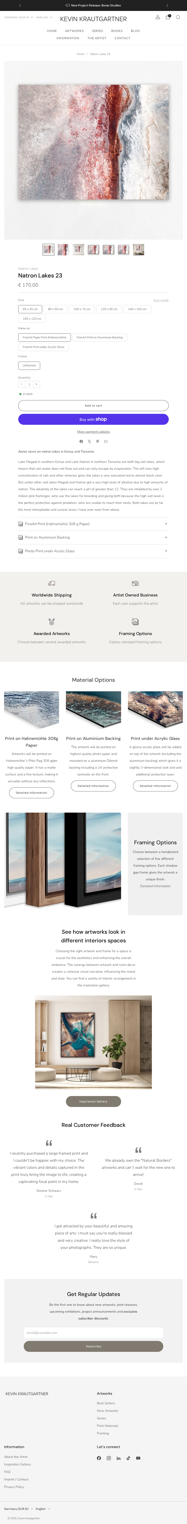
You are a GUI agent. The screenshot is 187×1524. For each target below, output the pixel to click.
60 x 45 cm (30, 309)
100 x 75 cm (82, 309)
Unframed (29, 365)
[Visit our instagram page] (109, 1458)
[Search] (178, 17)
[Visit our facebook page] (99, 1458)
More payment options (93, 431)
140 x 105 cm (137, 309)
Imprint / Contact (16, 1479)
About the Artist (16, 1456)
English (42, 17)
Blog (135, 31)
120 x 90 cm (109, 309)
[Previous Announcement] (20, 5)
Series (97, 31)
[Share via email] (105, 441)
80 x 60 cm (55, 309)
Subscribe (93, 1346)
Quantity (24, 377)
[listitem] (93, 5)
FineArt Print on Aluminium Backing (99, 337)
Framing (103, 1433)
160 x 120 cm (32, 319)
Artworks (74, 31)
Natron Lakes (28, 268)
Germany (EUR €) (17, 17)
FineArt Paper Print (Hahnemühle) (44, 337)
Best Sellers (106, 1403)
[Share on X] (89, 441)
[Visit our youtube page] (138, 1458)
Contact (122, 38)
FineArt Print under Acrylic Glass (43, 347)
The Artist (97, 38)
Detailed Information (31, 793)
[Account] (158, 17)
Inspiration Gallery (93, 1101)
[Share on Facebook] (81, 441)
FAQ (7, 1472)
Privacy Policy (14, 1487)
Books (117, 31)
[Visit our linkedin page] (118, 1458)
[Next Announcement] (167, 5)
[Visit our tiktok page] (128, 1458)
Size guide (161, 300)
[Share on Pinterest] (97, 441)
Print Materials (107, 1425)
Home (52, 31)
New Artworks (107, 1410)
